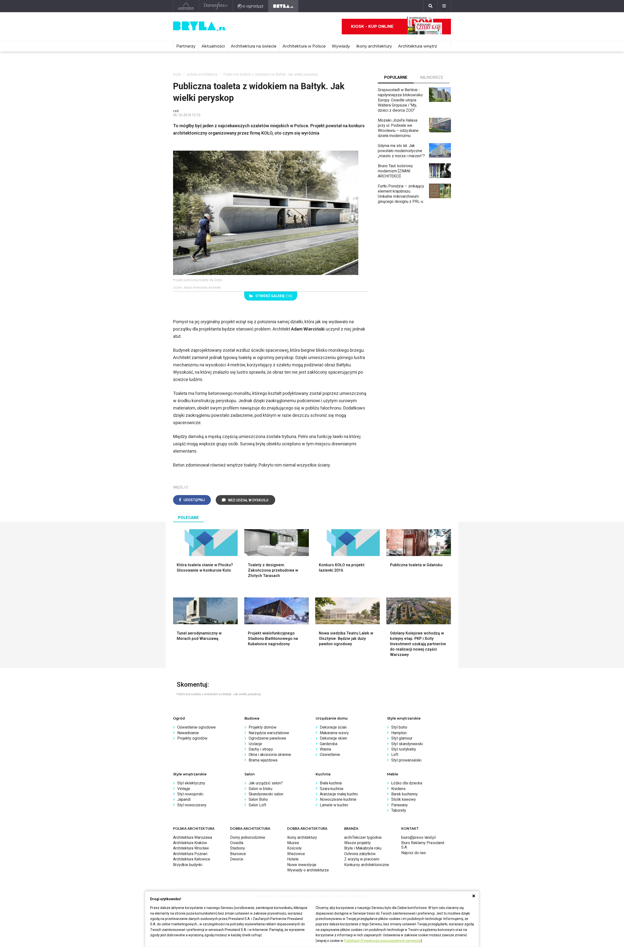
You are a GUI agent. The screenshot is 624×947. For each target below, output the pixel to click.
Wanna (325, 749)
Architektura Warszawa (192, 837)
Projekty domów (262, 727)
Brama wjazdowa (263, 760)
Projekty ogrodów (192, 738)
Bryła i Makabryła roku (362, 848)
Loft (394, 754)
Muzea (293, 842)
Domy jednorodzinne (247, 837)
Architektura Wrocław (191, 848)
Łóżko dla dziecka (406, 783)
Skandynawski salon (266, 794)
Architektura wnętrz (417, 46)
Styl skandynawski (407, 744)
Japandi (184, 799)
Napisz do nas (413, 852)
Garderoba (328, 744)
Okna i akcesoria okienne (270, 754)
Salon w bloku (260, 788)
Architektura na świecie (253, 46)
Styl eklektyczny (191, 783)
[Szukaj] (430, 6)
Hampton (399, 733)
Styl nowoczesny (191, 805)
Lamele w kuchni (334, 805)
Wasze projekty (357, 842)
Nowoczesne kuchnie (338, 799)
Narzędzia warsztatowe (269, 733)
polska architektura (202, 74)
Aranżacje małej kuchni (339, 794)
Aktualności (213, 46)
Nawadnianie (188, 733)
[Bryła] (283, 6)
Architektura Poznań (190, 853)
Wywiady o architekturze (308, 870)
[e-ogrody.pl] (250, 6)
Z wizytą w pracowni (361, 859)
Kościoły (294, 848)
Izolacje (255, 744)
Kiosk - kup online (372, 26)
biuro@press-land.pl (418, 837)
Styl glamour (401, 738)
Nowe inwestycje (301, 864)
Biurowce (238, 853)
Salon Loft (257, 805)
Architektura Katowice (191, 859)
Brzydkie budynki (187, 864)
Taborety (398, 810)
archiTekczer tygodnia (362, 837)
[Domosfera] (216, 6)
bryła (177, 74)
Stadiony (237, 848)
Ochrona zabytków (360, 853)
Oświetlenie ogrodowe (196, 727)
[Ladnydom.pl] (186, 6)
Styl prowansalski (406, 760)
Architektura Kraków (190, 842)
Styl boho (399, 727)
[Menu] (444, 6)
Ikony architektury (374, 46)
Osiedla (236, 842)
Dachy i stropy (261, 749)
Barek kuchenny (404, 794)
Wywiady (341, 46)
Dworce (236, 859)
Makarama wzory (334, 733)
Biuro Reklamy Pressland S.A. (422, 844)
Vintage (183, 788)
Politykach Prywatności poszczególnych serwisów (382, 941)
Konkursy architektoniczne (366, 864)
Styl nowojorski (190, 794)
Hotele (293, 859)
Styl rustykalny (403, 749)
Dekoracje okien (333, 738)
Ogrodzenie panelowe (267, 738)
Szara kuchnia (331, 788)
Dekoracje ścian (333, 727)
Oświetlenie (330, 754)
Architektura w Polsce (304, 46)
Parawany (399, 805)
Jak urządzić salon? (266, 783)
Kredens (398, 788)
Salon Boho (258, 799)
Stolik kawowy (403, 799)
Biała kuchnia (331, 783)
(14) (273, 296)
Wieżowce (296, 853)
